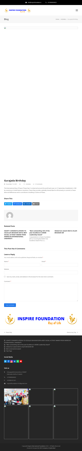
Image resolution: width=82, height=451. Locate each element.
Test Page (9, 351)
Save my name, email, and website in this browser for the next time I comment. (30, 277)
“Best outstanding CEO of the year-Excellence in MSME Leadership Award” (39, 233)
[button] (77, 10)
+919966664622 (52, 2)
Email (44, 261)
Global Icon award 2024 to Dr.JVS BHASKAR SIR (20, 347)
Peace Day (9, 332)
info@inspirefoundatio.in (34, 2)
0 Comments (38, 184)
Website (6, 269)
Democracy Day (71, 332)
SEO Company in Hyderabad (47, 448)
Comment (7, 281)
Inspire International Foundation (37, 446)
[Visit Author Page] (9, 215)
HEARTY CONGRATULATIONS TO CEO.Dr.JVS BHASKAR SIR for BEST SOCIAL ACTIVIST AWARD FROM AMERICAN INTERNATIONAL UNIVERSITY (15, 234)
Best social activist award (13, 349)
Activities (28, 184)
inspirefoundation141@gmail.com (17, 383)
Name (6, 261)
